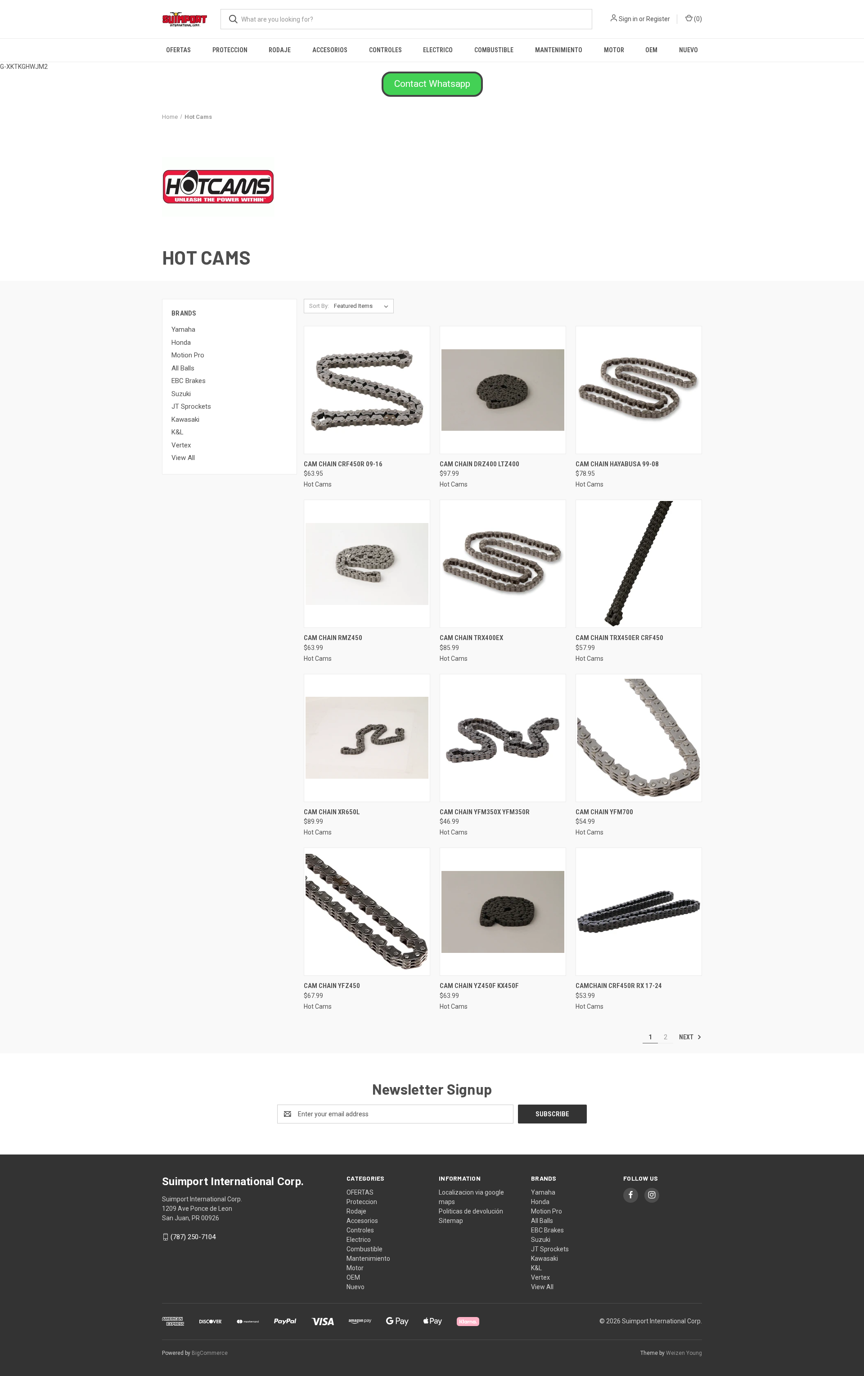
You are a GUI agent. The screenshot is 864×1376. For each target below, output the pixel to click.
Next (687, 1037)
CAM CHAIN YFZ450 (332, 986)
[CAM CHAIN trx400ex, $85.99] (502, 563)
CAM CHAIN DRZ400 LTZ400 (479, 464)
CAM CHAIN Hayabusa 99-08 (617, 464)
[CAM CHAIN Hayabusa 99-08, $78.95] (638, 390)
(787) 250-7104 (193, 1237)
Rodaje (280, 50)
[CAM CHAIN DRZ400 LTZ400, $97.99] (502, 390)
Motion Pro (187, 355)
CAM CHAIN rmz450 (333, 638)
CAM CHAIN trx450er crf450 (619, 638)
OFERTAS (178, 50)
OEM (651, 50)
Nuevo (688, 50)
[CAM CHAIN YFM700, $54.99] (638, 738)
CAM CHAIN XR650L (332, 812)
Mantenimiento (558, 50)
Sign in (628, 19)
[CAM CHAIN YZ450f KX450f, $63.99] (502, 911)
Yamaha (183, 329)
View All (183, 458)
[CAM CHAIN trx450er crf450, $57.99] (638, 563)
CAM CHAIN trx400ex (471, 638)
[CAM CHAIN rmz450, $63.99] (367, 563)
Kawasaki (185, 419)
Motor (614, 50)
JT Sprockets (191, 406)
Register (658, 19)
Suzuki (181, 394)
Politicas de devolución (471, 1211)
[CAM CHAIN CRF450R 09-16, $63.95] (367, 390)
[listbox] (363, 306)
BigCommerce (210, 1353)
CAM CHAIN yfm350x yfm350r (485, 812)
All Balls (182, 368)
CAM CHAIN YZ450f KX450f (479, 986)
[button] (432, 84)
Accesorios (329, 50)
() (697, 19)
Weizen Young (684, 1353)
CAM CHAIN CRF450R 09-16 (343, 464)
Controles (385, 50)
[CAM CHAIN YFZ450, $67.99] (367, 911)
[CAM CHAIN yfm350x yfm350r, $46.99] (502, 738)
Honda (181, 342)
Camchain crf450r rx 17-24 (619, 986)
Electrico (438, 50)
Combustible (493, 50)
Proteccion (230, 50)
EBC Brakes (188, 381)
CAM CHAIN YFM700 (604, 812)
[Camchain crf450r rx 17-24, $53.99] (638, 911)
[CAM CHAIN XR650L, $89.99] (367, 738)
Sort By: (319, 305)
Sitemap (451, 1220)
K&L (177, 432)
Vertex (181, 445)
